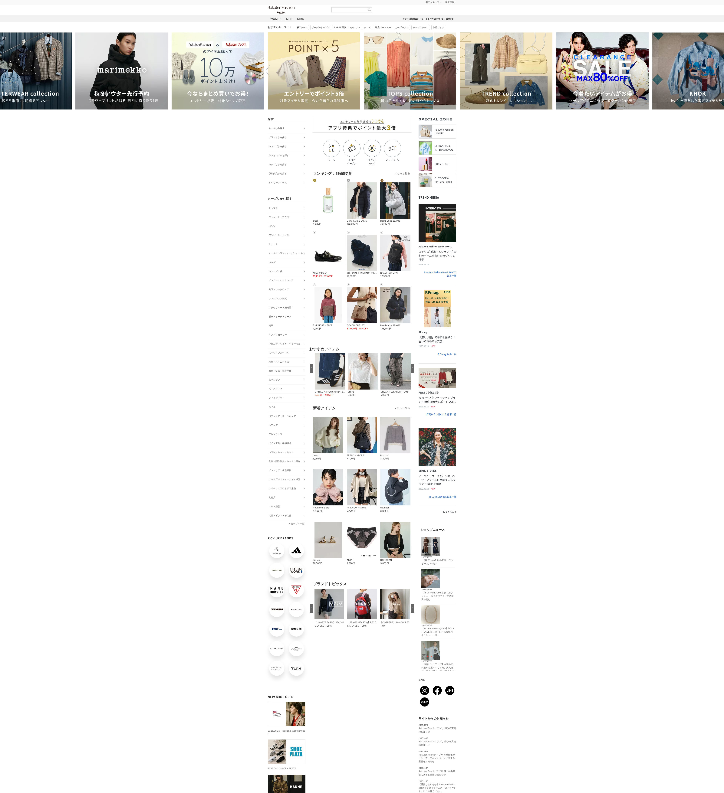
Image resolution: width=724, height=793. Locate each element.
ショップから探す (278, 146)
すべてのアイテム (278, 182)
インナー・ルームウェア (281, 280)
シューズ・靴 (275, 271)
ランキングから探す (279, 155)
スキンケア (274, 379)
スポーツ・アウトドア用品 (282, 488)
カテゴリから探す (278, 164)
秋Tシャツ (302, 27)
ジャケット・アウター (280, 217)
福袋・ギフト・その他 (280, 515)
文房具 (272, 497)
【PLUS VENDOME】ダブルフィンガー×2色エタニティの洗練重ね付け (437, 596)
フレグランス (275, 434)
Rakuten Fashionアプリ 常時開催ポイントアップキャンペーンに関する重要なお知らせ (437, 758)
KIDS (300, 18)
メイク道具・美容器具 (280, 443)
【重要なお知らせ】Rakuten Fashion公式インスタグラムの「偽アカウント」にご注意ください (437, 788)
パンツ (272, 226)
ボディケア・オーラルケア (282, 416)
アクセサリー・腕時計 (280, 307)
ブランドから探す (278, 137)
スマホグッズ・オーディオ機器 (284, 479)
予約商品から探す (278, 173)
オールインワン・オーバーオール (286, 253)
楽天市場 (449, 2)
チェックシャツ (421, 27)
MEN (289, 18)
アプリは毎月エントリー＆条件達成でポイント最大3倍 (428, 19)
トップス (273, 208)
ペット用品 (274, 506)
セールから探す (277, 128)
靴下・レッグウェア (279, 289)
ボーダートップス (321, 27)
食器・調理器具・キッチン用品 (284, 461)
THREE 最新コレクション (347, 27)
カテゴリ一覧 (297, 523)
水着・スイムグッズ (279, 361)
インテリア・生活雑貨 (280, 470)
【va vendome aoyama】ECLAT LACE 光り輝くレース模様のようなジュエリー (437, 632)
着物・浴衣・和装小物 (280, 370)
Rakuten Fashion (297, 10)
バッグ (272, 262)
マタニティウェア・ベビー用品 (284, 343)
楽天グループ (432, 2)
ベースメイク (275, 388)
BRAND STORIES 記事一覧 (442, 496)
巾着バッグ (438, 27)
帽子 (271, 325)
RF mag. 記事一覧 (447, 354)
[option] (122, 70)
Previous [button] (267, 71)
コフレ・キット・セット (281, 452)
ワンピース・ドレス (279, 235)
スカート (273, 244)
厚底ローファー (383, 27)
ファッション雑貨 (278, 298)
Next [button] (456, 71)
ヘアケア (273, 425)
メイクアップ (275, 397)
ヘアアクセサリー (278, 334)
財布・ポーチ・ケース (280, 316)
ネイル (272, 407)
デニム (367, 27)
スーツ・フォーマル (279, 352)
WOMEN (276, 18)
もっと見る (448, 512)
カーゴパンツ (402, 27)
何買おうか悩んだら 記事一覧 (441, 414)
